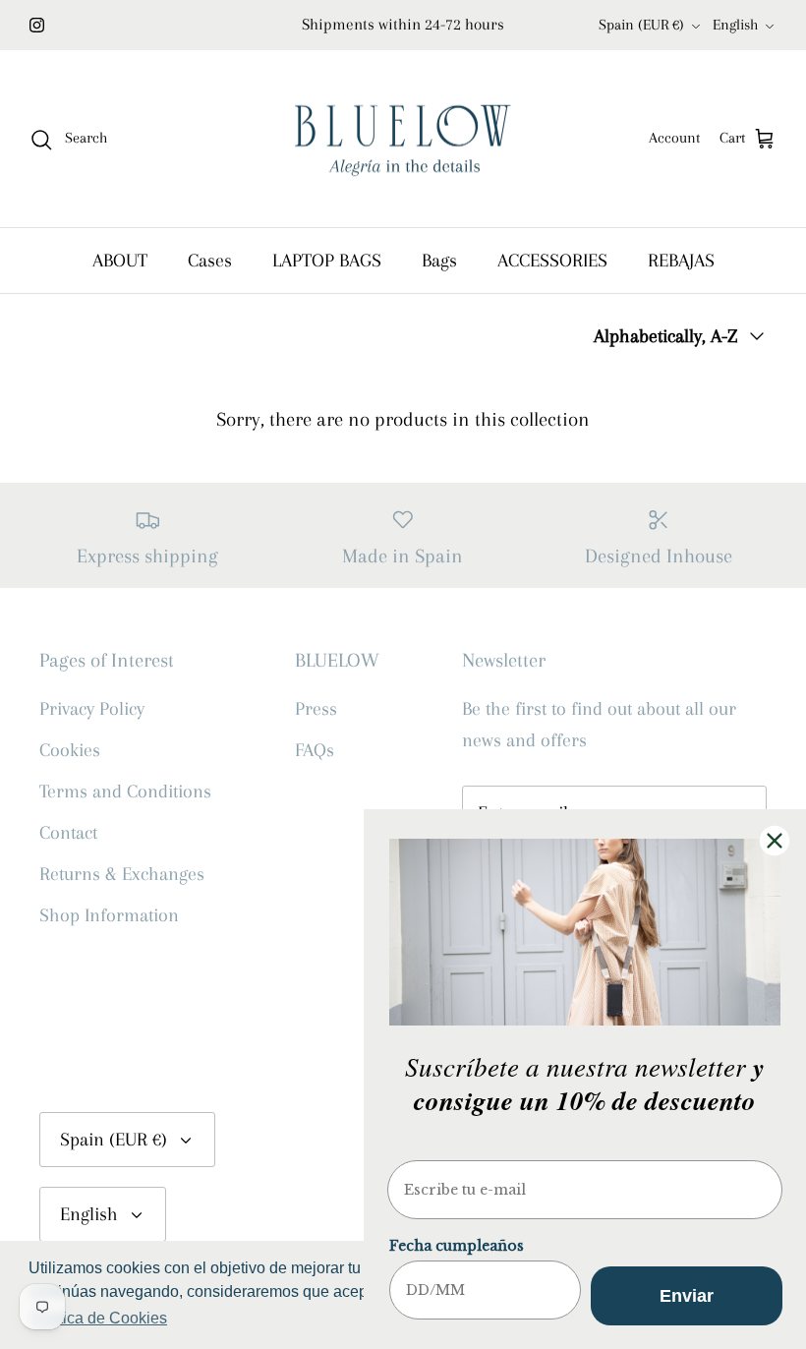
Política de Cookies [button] (99, 1318)
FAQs (314, 750)
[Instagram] (36, 25)
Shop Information (109, 915)
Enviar (687, 1296)
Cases (210, 260)
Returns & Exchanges (121, 874)
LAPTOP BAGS (326, 260)
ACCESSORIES (552, 260)
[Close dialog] (774, 840)
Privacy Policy (91, 709)
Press (316, 709)
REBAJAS (681, 260)
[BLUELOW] (403, 139)
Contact (68, 833)
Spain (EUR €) (641, 24)
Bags (439, 260)
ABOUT (119, 260)
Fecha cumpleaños (456, 1246)
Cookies (69, 750)
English (735, 24)
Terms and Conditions (125, 791)
